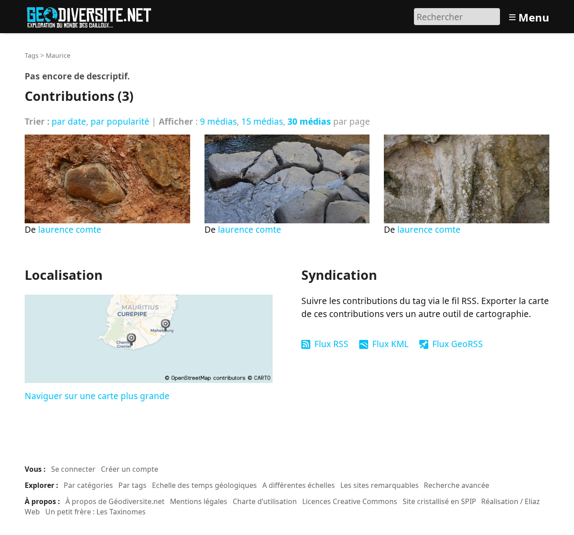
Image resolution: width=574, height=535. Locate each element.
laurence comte (69, 229)
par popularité (120, 121)
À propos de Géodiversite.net (115, 501)
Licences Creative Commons (349, 501)
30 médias (309, 121)
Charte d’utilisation (265, 501)
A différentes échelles (298, 485)
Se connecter (73, 469)
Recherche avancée (456, 485)
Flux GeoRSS (457, 344)
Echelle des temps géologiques (204, 485)
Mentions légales (198, 501)
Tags (32, 55)
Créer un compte (129, 469)
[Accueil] (93, 15)
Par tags (132, 485)
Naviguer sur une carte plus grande (97, 396)
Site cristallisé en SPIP (439, 501)
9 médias (218, 121)
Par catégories (88, 485)
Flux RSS (331, 344)
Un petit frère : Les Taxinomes (95, 512)
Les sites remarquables (379, 485)
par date (69, 121)
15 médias (262, 121)
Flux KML (390, 344)
